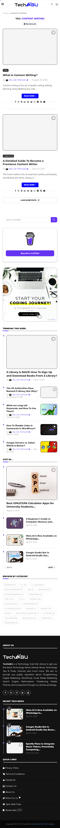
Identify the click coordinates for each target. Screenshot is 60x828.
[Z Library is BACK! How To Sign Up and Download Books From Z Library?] (31, 352)
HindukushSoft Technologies (43, 824)
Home (6, 13)
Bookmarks (13, 810)
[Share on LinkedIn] (25, 102)
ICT (22, 599)
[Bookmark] (53, 32)
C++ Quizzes (38, 585)
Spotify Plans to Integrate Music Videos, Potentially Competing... (40, 746)
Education (44, 590)
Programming (30, 604)
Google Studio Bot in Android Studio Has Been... (40, 728)
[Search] (52, 4)
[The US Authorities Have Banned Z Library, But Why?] (48, 392)
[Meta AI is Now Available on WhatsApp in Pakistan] (14, 540)
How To (9, 599)
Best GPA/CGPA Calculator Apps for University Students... (30, 505)
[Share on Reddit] (31, 102)
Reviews (31, 609)
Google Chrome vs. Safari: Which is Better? (20, 444)
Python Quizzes (13, 609)
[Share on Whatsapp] (34, 102)
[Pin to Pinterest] (21, 102)
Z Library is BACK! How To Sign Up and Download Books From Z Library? (31, 374)
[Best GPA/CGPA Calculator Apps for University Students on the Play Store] (31, 483)
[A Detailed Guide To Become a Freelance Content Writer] (30, 132)
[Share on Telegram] (38, 102)
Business (10, 585)
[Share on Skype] (41, 102)
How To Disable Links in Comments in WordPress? (20, 427)
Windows (46, 618)
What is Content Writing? (20, 75)
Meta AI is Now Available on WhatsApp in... (41, 711)
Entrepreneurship (14, 594)
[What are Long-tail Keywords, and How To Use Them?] (48, 409)
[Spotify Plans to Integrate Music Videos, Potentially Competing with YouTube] (14, 748)
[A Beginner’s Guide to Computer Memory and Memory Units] (14, 523)
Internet (35, 599)
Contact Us (10, 786)
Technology (29, 618)
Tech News (11, 618)
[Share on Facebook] (15, 102)
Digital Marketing (14, 590)
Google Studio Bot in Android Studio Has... (37, 554)
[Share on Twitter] (18, 102)
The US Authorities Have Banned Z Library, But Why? (22, 389)
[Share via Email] (44, 102)
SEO (8, 613)
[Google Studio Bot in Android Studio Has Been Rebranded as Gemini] (14, 556)
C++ (24, 585)
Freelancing (35, 594)
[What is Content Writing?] (30, 47)
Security (45, 609)
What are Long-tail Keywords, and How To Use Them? (21, 408)
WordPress (11, 623)
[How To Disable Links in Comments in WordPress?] (48, 429)
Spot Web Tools (13, 804)
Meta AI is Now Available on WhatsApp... (41, 537)
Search (54, 219)
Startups (49, 613)
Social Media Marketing (27, 613)
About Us (10, 792)
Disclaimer (10, 780)
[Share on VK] (28, 102)
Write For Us (11, 798)
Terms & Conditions (15, 774)
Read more (29, 96)
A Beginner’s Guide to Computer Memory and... (39, 520)
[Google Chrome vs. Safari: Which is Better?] (48, 446)
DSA (30, 590)
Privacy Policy (12, 768)
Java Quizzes (11, 604)
